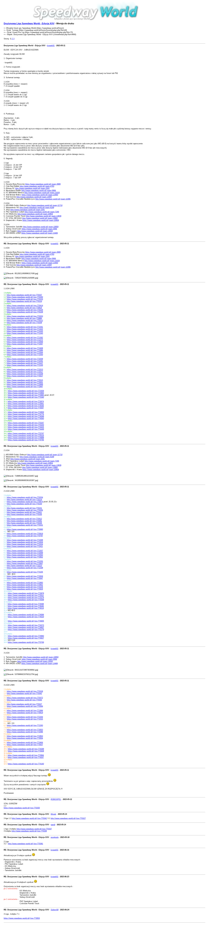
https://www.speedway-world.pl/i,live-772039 (25, 359)
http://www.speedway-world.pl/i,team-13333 (42, 193)
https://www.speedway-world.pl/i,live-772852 (25, 557)
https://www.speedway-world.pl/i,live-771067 (25, 344)
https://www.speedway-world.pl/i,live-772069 (25, 342)
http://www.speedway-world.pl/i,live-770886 (24, 318)
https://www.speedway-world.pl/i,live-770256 (25, 510)
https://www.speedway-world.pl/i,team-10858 (40, 220)
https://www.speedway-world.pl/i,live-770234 (25, 310)
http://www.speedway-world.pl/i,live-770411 (24, 512)
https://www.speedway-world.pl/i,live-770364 (25, 706)
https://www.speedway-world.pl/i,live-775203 (26, 425)
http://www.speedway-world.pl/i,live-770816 (24, 308)
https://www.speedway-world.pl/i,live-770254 (25, 497)
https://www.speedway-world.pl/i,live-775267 (26, 423)
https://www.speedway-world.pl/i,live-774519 (26, 608)
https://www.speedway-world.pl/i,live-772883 (25, 583)
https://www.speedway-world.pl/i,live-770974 (25, 502)
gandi (53, 825)
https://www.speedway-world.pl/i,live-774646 (26, 606)
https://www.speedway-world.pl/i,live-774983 (26, 636)
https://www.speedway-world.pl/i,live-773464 (25, 742)
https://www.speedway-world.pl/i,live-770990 (25, 529)
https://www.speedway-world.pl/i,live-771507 (25, 551)
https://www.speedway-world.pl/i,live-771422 (25, 329)
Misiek (53, 814)
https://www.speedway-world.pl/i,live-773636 (26, 406)
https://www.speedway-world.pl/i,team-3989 (43, 184)
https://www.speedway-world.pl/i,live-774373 (26, 625)
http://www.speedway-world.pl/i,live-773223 (24, 566)
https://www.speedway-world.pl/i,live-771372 (25, 340)
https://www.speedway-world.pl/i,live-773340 (26, 397)
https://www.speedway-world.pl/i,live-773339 (25, 374)
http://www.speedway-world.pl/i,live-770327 (24, 704)
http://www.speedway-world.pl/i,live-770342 (24, 693)
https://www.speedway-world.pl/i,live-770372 (25, 698)
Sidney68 (54, 910)
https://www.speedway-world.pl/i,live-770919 (25, 534)
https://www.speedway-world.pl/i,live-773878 (26, 593)
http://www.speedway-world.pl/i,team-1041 (27, 210)
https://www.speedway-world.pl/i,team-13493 (40, 195)
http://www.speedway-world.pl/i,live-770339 (24, 323)
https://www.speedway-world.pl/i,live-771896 (25, 350)
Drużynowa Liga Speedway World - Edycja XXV (29, 23)
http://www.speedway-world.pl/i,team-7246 (42, 212)
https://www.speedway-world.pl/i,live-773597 (26, 408)
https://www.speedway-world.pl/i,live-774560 (26, 418)
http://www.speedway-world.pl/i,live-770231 (24, 508)
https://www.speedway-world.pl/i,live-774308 (26, 600)
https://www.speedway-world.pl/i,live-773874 (26, 401)
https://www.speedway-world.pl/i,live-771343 (25, 333)
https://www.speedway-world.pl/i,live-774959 (26, 412)
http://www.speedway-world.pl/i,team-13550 (35, 231)
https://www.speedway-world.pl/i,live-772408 (25, 348)
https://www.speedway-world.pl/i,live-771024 (25, 544)
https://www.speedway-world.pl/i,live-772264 (25, 717)
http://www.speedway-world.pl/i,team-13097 (34, 197)
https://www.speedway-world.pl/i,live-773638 (26, 751)
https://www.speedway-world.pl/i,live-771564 (25, 352)
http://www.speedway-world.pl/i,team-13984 (40, 218)
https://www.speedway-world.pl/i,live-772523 (25, 369)
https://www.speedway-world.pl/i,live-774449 (26, 429)
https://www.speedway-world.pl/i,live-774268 (26, 749)
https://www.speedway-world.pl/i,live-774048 (26, 416)
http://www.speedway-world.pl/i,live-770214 (24, 499)
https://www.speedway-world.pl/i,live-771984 (25, 710)
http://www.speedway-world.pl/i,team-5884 (38, 190)
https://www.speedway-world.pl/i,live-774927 (26, 638)
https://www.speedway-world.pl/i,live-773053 (25, 730)
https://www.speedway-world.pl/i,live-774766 (26, 440)
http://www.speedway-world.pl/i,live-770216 (24, 301)
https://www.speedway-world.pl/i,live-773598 (26, 604)
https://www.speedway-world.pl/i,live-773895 (26, 395)
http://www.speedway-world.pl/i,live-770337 (24, 295)
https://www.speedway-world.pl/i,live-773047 (25, 578)
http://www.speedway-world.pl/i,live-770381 (24, 521)
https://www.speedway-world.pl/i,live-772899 (25, 384)
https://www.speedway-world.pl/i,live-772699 (25, 553)
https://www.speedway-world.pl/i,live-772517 (25, 372)
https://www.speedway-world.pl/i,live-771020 (25, 331)
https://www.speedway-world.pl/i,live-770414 (25, 305)
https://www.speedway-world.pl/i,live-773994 (26, 755)
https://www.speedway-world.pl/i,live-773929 (25, 589)
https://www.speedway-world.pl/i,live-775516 (26, 436)
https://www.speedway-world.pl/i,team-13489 (39, 233)
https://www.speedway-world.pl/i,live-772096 (25, 732)
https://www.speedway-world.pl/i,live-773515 (25, 380)
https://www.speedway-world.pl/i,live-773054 (25, 738)
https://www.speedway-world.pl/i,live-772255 (25, 561)
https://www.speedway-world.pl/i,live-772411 (25, 546)
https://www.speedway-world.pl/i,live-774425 (26, 427)
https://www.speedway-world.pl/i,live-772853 (25, 736)
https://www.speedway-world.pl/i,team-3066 (39, 229)
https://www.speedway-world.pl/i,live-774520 (26, 617)
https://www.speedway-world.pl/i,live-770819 (25, 713)
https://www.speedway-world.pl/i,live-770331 (25, 525)
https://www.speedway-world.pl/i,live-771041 (25, 327)
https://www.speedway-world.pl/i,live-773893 (26, 393)
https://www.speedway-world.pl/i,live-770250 (25, 297)
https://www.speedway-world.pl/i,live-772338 (25, 568)
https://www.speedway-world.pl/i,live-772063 (25, 555)
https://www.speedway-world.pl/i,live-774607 (26, 627)
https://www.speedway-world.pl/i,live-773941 (26, 404)
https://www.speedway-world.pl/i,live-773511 (26, 595)
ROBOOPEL (56, 799)
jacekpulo (55, 837)
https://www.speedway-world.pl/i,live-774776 (26, 414)
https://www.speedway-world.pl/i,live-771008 (25, 540)
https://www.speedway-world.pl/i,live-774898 (26, 438)
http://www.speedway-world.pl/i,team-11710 (44, 205)
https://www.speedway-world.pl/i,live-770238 (25, 312)
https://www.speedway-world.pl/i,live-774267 (26, 757)
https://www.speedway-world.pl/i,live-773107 (25, 363)
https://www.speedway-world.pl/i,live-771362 (25, 337)
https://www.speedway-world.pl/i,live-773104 (25, 587)
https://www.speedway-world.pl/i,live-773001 (25, 382)
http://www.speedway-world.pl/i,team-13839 (43, 216)
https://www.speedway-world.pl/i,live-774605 (26, 621)
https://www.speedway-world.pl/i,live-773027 (25, 376)
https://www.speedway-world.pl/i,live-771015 (25, 719)
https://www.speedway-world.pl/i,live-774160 (26, 764)
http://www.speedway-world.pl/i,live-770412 (24, 519)
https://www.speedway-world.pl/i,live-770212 (25, 320)
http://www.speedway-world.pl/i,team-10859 (40, 227)
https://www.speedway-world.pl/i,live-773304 (26, 391)
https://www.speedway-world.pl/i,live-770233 (25, 299)
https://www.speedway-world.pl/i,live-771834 (25, 542)
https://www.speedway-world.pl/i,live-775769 (26, 642)
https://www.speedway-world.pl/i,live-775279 (26, 629)
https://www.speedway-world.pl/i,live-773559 (25, 576)
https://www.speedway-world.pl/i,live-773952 (25, 585)
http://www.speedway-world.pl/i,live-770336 (24, 523)
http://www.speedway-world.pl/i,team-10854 (35, 214)
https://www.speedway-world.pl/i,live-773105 (25, 572)
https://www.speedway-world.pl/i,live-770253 (25, 316)
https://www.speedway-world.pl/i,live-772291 (25, 361)
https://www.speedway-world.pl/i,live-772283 (25, 725)
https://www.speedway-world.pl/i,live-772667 (25, 563)
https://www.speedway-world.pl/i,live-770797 (25, 536)
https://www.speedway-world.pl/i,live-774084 (26, 615)
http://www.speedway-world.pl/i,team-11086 (53, 199)
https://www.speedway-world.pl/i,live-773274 (26, 597)
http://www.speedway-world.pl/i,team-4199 (37, 207)
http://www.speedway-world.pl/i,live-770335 (24, 514)
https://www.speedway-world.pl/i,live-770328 (25, 691)
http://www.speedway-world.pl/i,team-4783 (37, 186)
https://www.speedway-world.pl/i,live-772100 (25, 365)
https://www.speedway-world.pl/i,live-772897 (25, 386)
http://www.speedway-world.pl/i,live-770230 (24, 504)
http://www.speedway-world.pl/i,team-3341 (32, 188)
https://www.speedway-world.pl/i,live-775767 (26, 433)
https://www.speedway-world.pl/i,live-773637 (25, 745)
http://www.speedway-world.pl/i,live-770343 (24, 700)
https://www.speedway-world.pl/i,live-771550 (25, 355)
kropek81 (51, 45)
